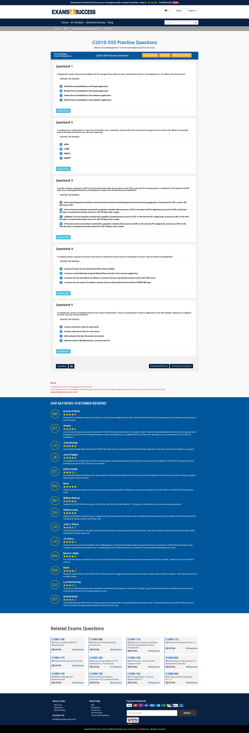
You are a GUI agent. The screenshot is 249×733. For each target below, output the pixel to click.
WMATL (67, 154)
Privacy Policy (97, 713)
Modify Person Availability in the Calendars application (87, 100)
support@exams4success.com (64, 392)
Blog (110, 22)
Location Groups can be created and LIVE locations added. (89, 269)
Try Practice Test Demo (181, 366)
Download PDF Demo (159, 366)
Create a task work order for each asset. (81, 327)
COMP (66, 149)
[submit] (195, 22)
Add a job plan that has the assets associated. (84, 336)
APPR (66, 144)
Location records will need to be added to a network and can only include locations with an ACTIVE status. (110, 278)
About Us (58, 705)
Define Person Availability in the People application (86, 86)
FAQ (92, 705)
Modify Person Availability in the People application (86, 91)
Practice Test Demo (181, 55)
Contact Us (96, 710)
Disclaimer (95, 708)
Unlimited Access (96, 22)
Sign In (179, 11)
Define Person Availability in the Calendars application (87, 95)
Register (192, 11)
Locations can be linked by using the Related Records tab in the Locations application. (101, 273)
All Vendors (77, 22)
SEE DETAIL (57, 650)
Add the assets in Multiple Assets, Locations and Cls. (87, 341)
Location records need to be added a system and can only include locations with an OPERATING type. (107, 282)
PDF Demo (165, 55)
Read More (62, 366)
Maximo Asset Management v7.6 (85, 29)
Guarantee (58, 708)
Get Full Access (150, 55)
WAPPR (67, 158)
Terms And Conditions (100, 715)
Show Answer (63, 111)
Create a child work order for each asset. (82, 331)
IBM (65, 29)
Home (64, 22)
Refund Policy (60, 710)
